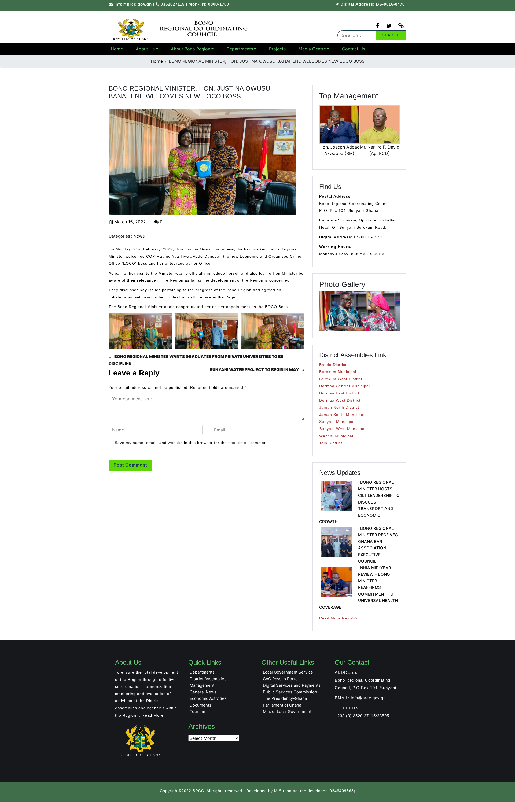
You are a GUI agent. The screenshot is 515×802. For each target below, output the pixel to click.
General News (203, 691)
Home (117, 48)
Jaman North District (339, 407)
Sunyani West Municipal (342, 429)
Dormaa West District (339, 400)
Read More (153, 715)
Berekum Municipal (337, 371)
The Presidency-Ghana (285, 698)
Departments (239, 48)
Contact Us (353, 48)
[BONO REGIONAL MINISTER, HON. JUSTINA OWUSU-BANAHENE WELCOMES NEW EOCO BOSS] (181, 28)
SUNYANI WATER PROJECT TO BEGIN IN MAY (254, 369)
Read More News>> (338, 618)
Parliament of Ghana (282, 705)
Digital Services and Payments (292, 685)
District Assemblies (208, 678)
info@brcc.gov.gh (133, 4)
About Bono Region (190, 48)
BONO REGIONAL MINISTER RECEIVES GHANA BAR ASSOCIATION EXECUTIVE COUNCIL (378, 545)
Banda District (333, 365)
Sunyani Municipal (337, 421)
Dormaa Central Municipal (344, 386)
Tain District (330, 443)
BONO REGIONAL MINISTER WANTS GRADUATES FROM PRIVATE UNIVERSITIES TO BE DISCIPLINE (196, 360)
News (139, 236)
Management (202, 685)
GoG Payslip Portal (281, 678)
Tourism (197, 711)
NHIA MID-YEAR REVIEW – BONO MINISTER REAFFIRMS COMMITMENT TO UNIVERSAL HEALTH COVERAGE (358, 587)
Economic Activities (208, 698)
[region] (359, 311)
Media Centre (312, 48)
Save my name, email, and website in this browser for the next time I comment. (192, 443)
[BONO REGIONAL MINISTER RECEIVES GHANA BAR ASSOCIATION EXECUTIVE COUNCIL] (336, 542)
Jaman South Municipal (342, 414)
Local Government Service (288, 672)
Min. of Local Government (287, 711)
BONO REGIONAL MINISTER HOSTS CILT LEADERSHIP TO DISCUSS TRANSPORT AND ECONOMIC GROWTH (359, 502)
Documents (200, 705)
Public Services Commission (290, 691)
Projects (277, 48)
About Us (145, 48)
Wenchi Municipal (336, 436)
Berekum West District (340, 379)
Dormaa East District (339, 393)
